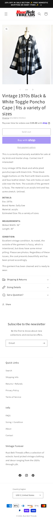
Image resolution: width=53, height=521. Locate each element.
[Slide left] (20, 89)
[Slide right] (33, 89)
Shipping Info (12, 377)
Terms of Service (13, 397)
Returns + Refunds (14, 383)
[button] (6, 14)
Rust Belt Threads (30, 516)
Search (9, 370)
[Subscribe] (44, 343)
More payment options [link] (26, 147)
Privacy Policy (12, 390)
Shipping (5, 118)
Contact (9, 435)
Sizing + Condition (14, 422)
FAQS (8, 415)
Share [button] (8, 304)
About (8, 428)
